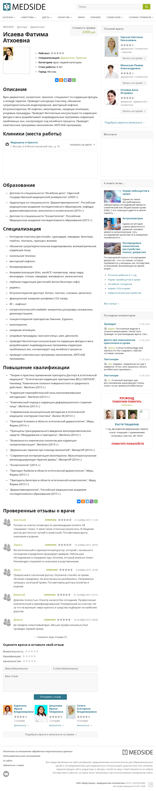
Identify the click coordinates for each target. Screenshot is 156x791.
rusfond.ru (126, 405)
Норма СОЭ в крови (119, 288)
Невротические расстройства (124, 292)
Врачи (81, 17)
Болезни (8, 17)
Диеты (45, 17)
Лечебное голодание (120, 283)
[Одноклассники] (61, 80)
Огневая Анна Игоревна (129, 91)
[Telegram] (65, 80)
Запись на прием (132, 58)
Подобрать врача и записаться (123, 122)
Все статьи (110, 303)
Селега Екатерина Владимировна (87, 708)
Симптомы (27, 17)
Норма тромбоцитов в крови (124, 279)
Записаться (20, 725)
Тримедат (110, 324)
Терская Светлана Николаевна (132, 38)
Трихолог (81, 58)
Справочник (113, 17)
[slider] (57, 53)
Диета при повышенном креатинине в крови (119, 342)
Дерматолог (67, 58)
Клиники (95, 17)
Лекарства (64, 17)
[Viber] (69, 80)
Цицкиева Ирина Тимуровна (56, 708)
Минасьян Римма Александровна (132, 67)
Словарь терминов (140, 17)
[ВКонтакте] (57, 80)
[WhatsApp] (74, 80)
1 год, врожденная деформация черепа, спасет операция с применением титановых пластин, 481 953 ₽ (126, 429)
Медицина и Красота (24, 142)
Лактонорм (111, 359)
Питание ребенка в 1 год (122, 274)
